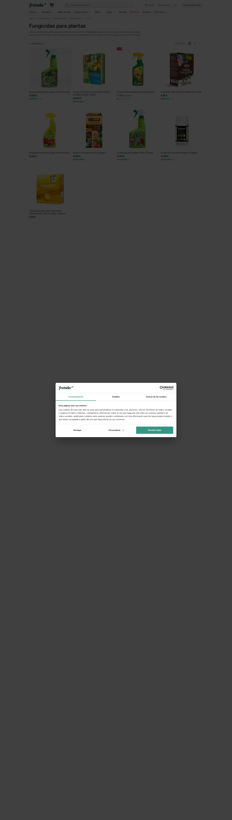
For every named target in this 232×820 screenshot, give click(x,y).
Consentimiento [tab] (75, 397)
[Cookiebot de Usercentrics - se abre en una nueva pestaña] (161, 388)
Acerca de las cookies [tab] (156, 397)
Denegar (77, 430)
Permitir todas (154, 430)
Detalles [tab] (116, 397)
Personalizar (114, 430)
